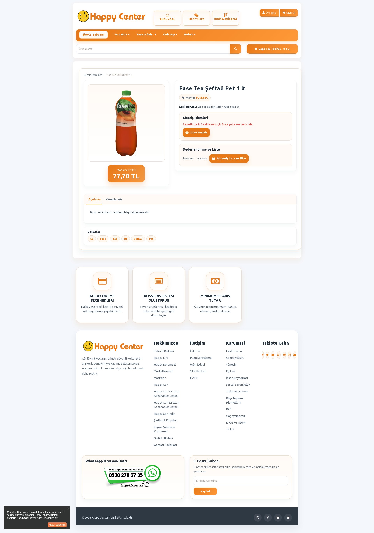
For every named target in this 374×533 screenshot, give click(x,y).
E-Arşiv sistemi (236, 422)
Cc (91, 238)
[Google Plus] (279, 355)
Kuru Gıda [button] (121, 34)
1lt (125, 238)
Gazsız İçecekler (93, 74)
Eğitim (230, 371)
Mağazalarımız (236, 416)
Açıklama (94, 199)
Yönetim (231, 364)
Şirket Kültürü (235, 357)
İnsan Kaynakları (237, 378)
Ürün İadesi (197, 364)
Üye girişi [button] (270, 12)
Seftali (138, 238)
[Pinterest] (284, 355)
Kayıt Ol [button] (290, 12)
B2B (228, 409)
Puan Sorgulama (201, 357)
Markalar (160, 378)
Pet (151, 238)
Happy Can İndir (164, 413)
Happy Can (161, 384)
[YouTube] (272, 355)
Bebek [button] (189, 34)
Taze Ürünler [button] (145, 34)
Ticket (230, 429)
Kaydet (205, 491)
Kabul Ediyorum (57, 524)
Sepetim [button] (274, 48)
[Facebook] (263, 355)
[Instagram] (289, 355)
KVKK (194, 378)
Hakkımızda (234, 351)
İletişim (195, 351)
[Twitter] (267, 355)
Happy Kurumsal (165, 364)
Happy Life (161, 357)
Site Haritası (198, 371)
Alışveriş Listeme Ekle (231, 158)
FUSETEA (202, 97)
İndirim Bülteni (164, 351)
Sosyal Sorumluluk (238, 384)
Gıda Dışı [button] (169, 34)
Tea (115, 238)
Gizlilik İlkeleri (163, 438)
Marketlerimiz (163, 371)
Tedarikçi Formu (237, 391)
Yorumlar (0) (114, 199)
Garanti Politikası (165, 444)
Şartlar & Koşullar (165, 420)
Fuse (103, 238)
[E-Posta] (294, 355)
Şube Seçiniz (198, 132)
